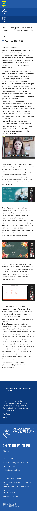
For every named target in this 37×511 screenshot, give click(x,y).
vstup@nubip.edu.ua (10, 496)
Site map (7, 451)
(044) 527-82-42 (9, 466)
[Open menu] (32, 19)
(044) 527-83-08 (9, 492)
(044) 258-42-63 (9, 490)
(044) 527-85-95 (9, 414)
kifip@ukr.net (7, 417)
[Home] (4, 4)
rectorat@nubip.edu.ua (11, 470)
